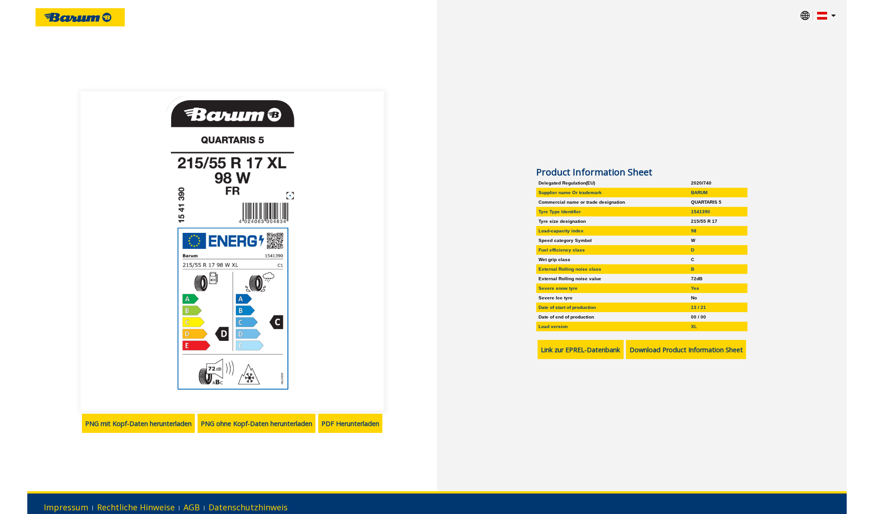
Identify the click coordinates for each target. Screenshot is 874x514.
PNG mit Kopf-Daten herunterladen (138, 423)
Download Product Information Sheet (686, 349)
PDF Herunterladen (350, 423)
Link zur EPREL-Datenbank (580, 349)
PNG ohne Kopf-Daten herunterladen (256, 423)
